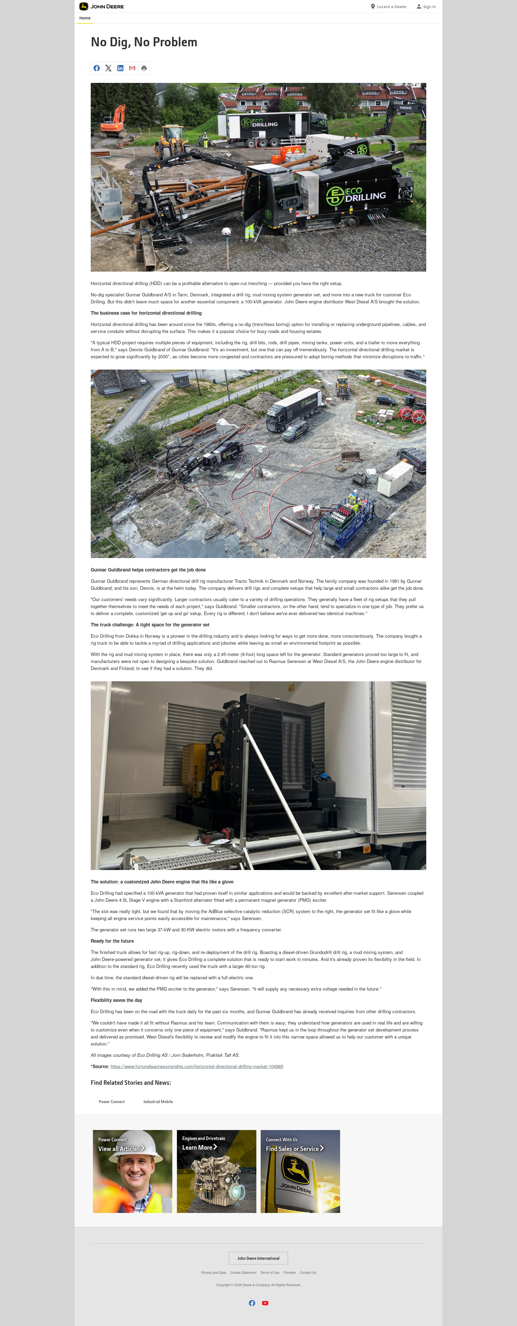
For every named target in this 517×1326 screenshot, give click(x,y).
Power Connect (112, 1101)
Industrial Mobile (158, 1101)
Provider (290, 1272)
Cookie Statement (243, 1272)
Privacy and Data (213, 1272)
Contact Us (308, 1272)
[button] (252, 1303)
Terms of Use (270, 1272)
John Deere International (258, 1258)
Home (84, 17)
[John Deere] (104, 6)
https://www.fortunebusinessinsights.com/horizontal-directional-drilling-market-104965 (197, 1066)
